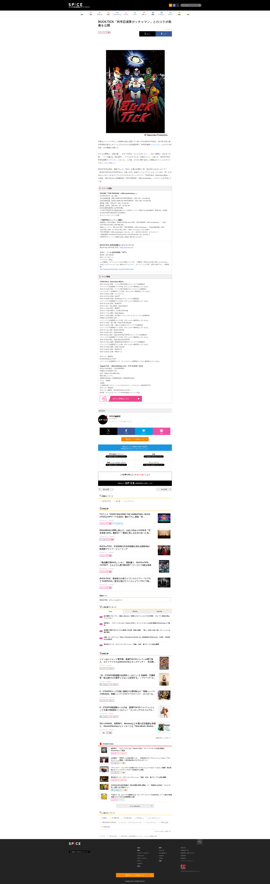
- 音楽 (138, 847)
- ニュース (161, 850)
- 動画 (160, 847)
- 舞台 (138, 850)
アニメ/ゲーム (151, 822)
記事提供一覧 (184, 850)
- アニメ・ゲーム (141, 858)
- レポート (161, 855)
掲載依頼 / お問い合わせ (187, 853)
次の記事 (164, 489)
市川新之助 (128, 818)
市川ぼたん (140, 818)
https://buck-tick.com (126, 247)
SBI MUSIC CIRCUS (109, 822)
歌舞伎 (104, 818)
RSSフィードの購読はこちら (135, 439)
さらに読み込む (135, 806)
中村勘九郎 (106, 827)
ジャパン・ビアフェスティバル (131, 822)
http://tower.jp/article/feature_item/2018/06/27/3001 (117, 269)
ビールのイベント (155, 818)
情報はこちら (124, 398)
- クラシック (140, 855)
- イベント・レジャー (143, 853)
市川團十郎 (115, 818)
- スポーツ (139, 863)
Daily (110, 611)
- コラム (160, 858)
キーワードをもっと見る (162, 831)
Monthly (159, 611)
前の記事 (106, 489)
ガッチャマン (155, 144)
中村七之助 (164, 822)
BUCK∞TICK (106, 501)
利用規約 (183, 858)
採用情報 (183, 855)
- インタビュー (162, 853)
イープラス (102, 836)
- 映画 (138, 866)
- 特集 (160, 861)
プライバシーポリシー (187, 861)
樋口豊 (118, 501)
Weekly (135, 611)
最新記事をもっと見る (162, 738)
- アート (139, 861)
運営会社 (183, 847)
